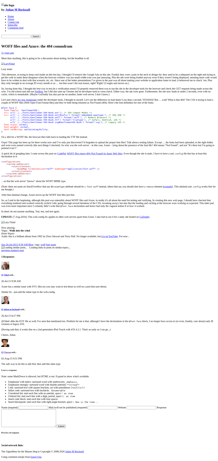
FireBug (39, 91)
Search (36, 36)
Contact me (13, 22)
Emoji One (35, 457)
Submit (61, 426)
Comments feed (15, 27)
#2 (2, 309)
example (168, 186)
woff (43, 244)
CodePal (61, 153)
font (48, 244)
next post (19, 250)
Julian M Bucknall (17, 9)
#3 (2, 352)
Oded (6, 275)
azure (53, 244)
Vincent (7, 352)
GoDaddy (144, 217)
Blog (30, 244)
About (11, 19)
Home (11, 16)
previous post (8, 250)
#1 (2, 275)
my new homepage (27, 99)
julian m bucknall (12, 309)
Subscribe (13, 25)
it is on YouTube (109, 236)
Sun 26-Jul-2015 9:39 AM (14, 244)
